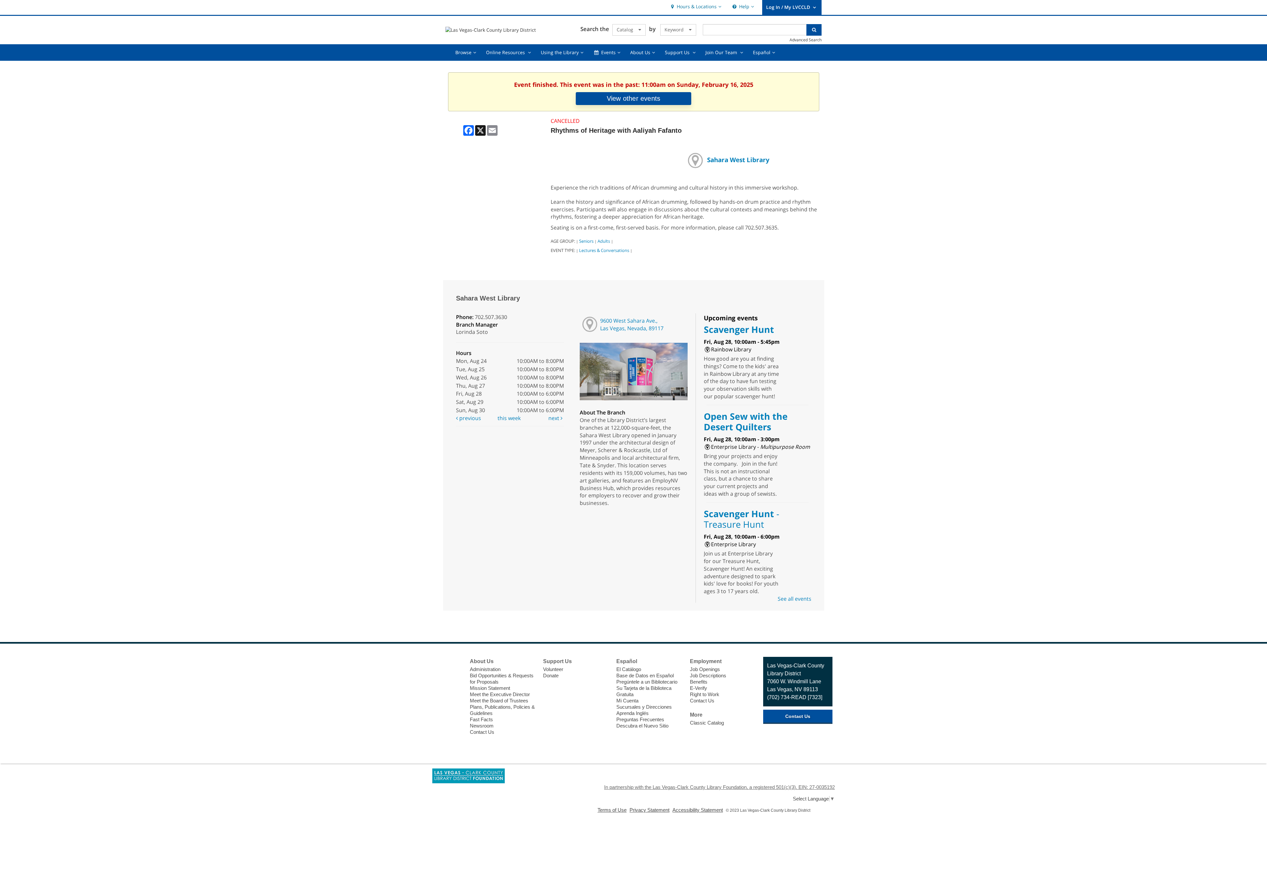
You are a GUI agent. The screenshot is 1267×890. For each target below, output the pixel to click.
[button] (695, 7)
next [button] (554, 418)
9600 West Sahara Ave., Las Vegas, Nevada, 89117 (632, 324)
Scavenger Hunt (739, 329)
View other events (633, 98)
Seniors (586, 241)
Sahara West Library (738, 160)
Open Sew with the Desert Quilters (746, 421)
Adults (604, 241)
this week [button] (509, 418)
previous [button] (469, 418)
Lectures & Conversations (604, 250)
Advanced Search (806, 39)
